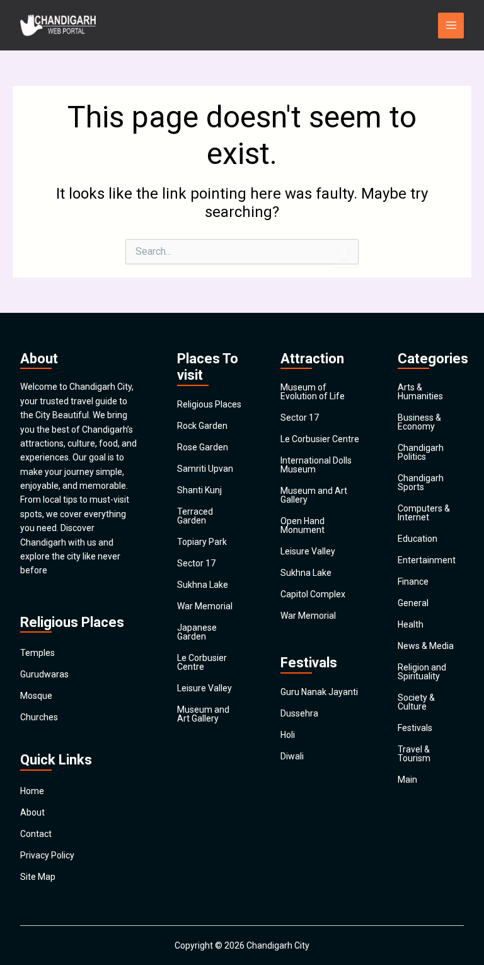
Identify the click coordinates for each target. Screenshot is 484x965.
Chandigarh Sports (421, 482)
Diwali (292, 756)
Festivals (415, 728)
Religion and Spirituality (422, 671)
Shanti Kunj (199, 490)
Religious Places (209, 404)
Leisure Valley (204, 688)
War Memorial (205, 606)
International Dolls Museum (316, 464)
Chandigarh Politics (421, 452)
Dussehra (299, 713)
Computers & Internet (424, 512)
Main (407, 780)
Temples (37, 653)
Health (411, 624)
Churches (39, 717)
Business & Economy (419, 421)
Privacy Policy (47, 855)
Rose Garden (202, 447)
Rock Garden (202, 426)
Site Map (37, 877)
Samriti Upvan (205, 469)
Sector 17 (196, 563)
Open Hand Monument (302, 525)
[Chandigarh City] (58, 25)
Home (32, 791)
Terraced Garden (195, 515)
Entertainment (427, 560)
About (32, 812)
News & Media (426, 646)
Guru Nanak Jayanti (319, 692)
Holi (287, 735)
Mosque (36, 696)
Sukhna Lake (202, 585)
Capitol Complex (312, 594)
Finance (413, 581)
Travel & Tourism (414, 753)
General (413, 603)
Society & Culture (416, 702)
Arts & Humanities (420, 391)
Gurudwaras (44, 674)
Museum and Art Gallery (203, 714)
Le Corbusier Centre (202, 662)
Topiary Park (202, 542)
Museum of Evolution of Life (312, 391)
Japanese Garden (197, 632)
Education (417, 539)
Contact (36, 834)
